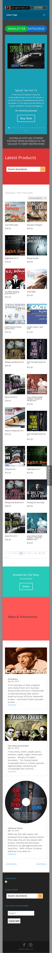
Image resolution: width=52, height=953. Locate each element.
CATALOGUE (36, 28)
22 (39, 553)
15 (39, 127)
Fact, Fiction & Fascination (18, 745)
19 (27, 130)
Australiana (12, 679)
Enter (26, 586)
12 (32, 127)
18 (24, 130)
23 (43, 553)
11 (30, 127)
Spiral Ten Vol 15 (26, 90)
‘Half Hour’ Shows (15, 828)
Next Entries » (41, 864)
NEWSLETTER (16, 29)
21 (36, 553)
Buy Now (26, 118)
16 (41, 127)
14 (37, 127)
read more (12, 705)
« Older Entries (11, 864)
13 (34, 127)
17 (44, 127)
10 (27, 127)
